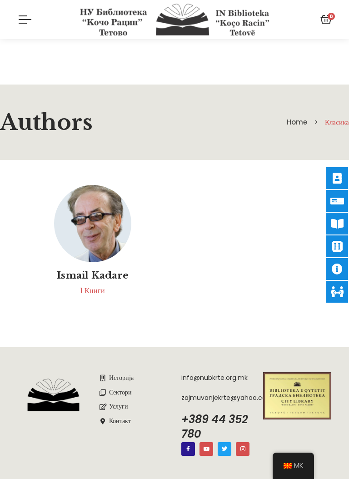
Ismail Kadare (93, 275)
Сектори (120, 392)
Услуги (118, 406)
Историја (121, 377)
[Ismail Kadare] (92, 223)
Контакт (120, 420)
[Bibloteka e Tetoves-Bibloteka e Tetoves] (174, 19)
